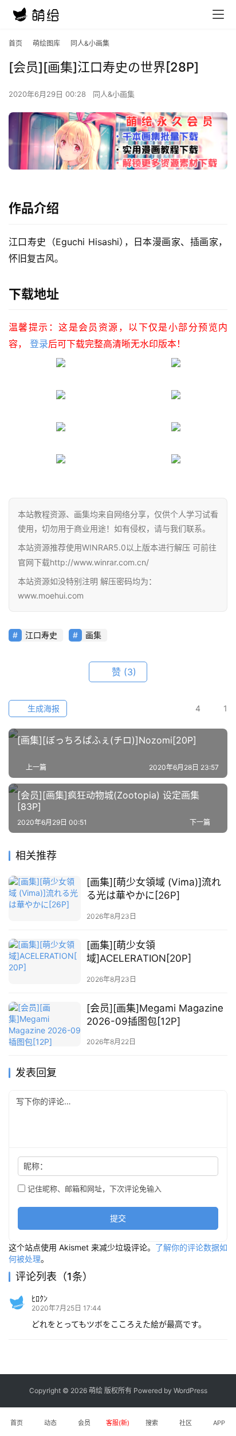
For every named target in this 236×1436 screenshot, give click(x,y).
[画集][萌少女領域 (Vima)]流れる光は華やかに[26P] (153, 888)
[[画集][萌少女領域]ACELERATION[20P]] (45, 961)
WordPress (190, 1390)
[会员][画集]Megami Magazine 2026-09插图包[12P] (154, 1014)
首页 (15, 43)
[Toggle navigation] (218, 14)
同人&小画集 (114, 94)
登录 (39, 343)
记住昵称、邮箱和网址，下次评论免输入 (93, 1188)
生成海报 (42, 708)
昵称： (35, 1166)
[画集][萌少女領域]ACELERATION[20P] (138, 951)
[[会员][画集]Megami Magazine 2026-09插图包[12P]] (45, 1024)
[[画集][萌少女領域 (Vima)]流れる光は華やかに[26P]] (45, 898)
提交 (118, 1218)
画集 (93, 635)
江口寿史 (41, 635)
